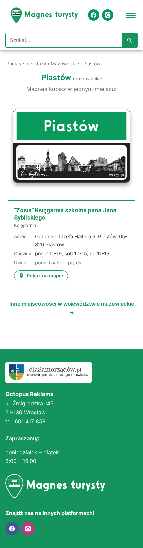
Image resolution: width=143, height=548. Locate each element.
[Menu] (131, 15)
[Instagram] (107, 15)
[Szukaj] (129, 40)
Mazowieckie (65, 63)
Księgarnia (25, 225)
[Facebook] (93, 15)
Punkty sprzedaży (26, 63)
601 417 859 (30, 421)
